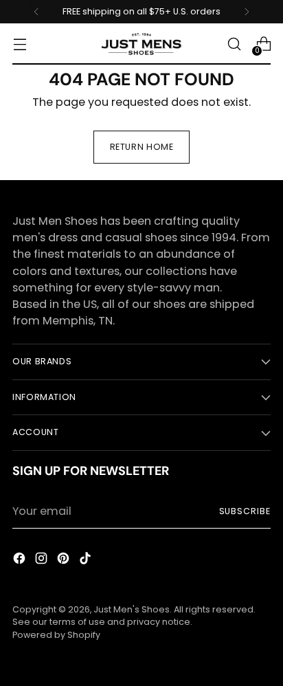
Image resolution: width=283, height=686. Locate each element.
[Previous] (36, 11)
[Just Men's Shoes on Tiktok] (86, 560)
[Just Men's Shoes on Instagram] (42, 560)
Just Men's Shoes (131, 609)
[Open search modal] (234, 44)
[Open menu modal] (19, 44)
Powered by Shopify (56, 635)
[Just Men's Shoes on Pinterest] (64, 560)
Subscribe (245, 511)
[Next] (246, 11)
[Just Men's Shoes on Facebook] (20, 560)
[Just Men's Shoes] (141, 44)
